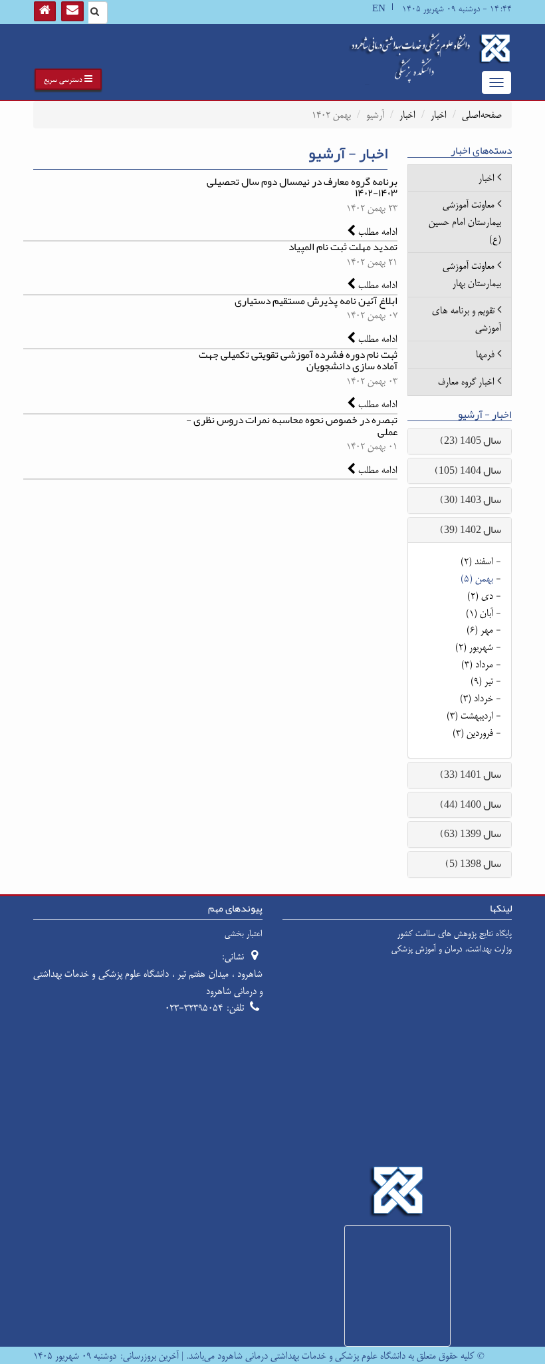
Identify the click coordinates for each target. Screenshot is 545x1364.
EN (378, 9)
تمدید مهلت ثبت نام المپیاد (342, 246)
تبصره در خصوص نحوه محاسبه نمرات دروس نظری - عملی (291, 425)
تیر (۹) (482, 681)
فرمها (485, 354)
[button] (68, 79)
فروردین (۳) (473, 733)
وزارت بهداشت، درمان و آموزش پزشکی (451, 948)
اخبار (439, 114)
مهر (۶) (480, 629)
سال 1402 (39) (470, 529)
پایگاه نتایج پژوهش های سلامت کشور (454, 933)
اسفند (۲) (477, 561)
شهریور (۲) (474, 647)
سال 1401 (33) (470, 774)
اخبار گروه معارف (466, 381)
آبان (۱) (479, 613)
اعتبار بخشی (244, 933)
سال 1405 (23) (470, 440)
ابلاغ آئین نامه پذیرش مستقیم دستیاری (316, 300)
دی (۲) (480, 596)
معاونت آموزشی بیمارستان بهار (472, 274)
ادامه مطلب (376, 232)
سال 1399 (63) (470, 833)
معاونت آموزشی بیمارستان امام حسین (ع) (465, 221)
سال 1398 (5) (473, 863)
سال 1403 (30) (470, 499)
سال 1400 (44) (470, 804)
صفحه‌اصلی (482, 114)
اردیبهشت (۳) (470, 715)
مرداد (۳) (477, 664)
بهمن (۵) (477, 578)
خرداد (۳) (476, 698)
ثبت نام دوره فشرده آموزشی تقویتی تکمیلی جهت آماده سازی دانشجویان (298, 360)
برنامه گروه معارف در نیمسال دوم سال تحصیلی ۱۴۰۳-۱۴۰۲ (302, 187)
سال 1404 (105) (468, 470)
